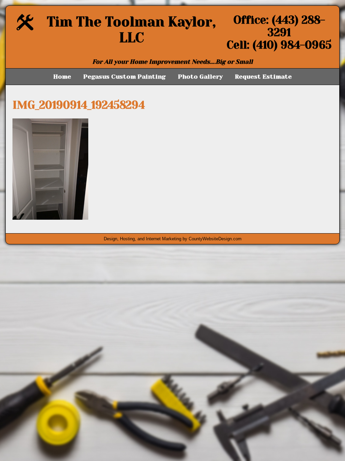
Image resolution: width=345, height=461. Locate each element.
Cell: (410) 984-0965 (279, 45)
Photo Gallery (200, 76)
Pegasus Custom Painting (124, 76)
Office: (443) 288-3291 (279, 26)
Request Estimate (263, 76)
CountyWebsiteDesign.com (215, 238)
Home (62, 76)
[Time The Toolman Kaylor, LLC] (25, 28)
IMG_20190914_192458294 (78, 105)
